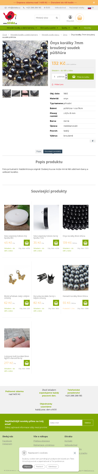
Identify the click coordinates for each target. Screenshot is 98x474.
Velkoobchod (60, 8)
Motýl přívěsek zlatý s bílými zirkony (16, 297)
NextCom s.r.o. (89, 470)
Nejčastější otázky (76, 8)
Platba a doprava (41, 441)
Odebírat (88, 423)
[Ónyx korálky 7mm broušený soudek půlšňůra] (25, 63)
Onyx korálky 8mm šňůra (74, 236)
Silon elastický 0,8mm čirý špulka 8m (15, 237)
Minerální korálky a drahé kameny (24, 35)
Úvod (4, 35)
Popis (38, 151)
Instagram (7, 444)
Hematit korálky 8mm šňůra (75, 296)
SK (92, 8)
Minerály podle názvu (50, 35)
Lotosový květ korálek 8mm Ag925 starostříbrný (16, 357)
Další (75, 28)
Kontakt (68, 441)
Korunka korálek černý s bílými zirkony (44, 297)
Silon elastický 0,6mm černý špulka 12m (45, 237)
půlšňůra (60, 77)
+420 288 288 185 (33, 8)
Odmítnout (53, 467)
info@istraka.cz (14, 8)
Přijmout (27, 467)
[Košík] (79, 18)
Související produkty (53, 151)
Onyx (65, 35)
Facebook (7, 441)
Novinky (87, 28)
